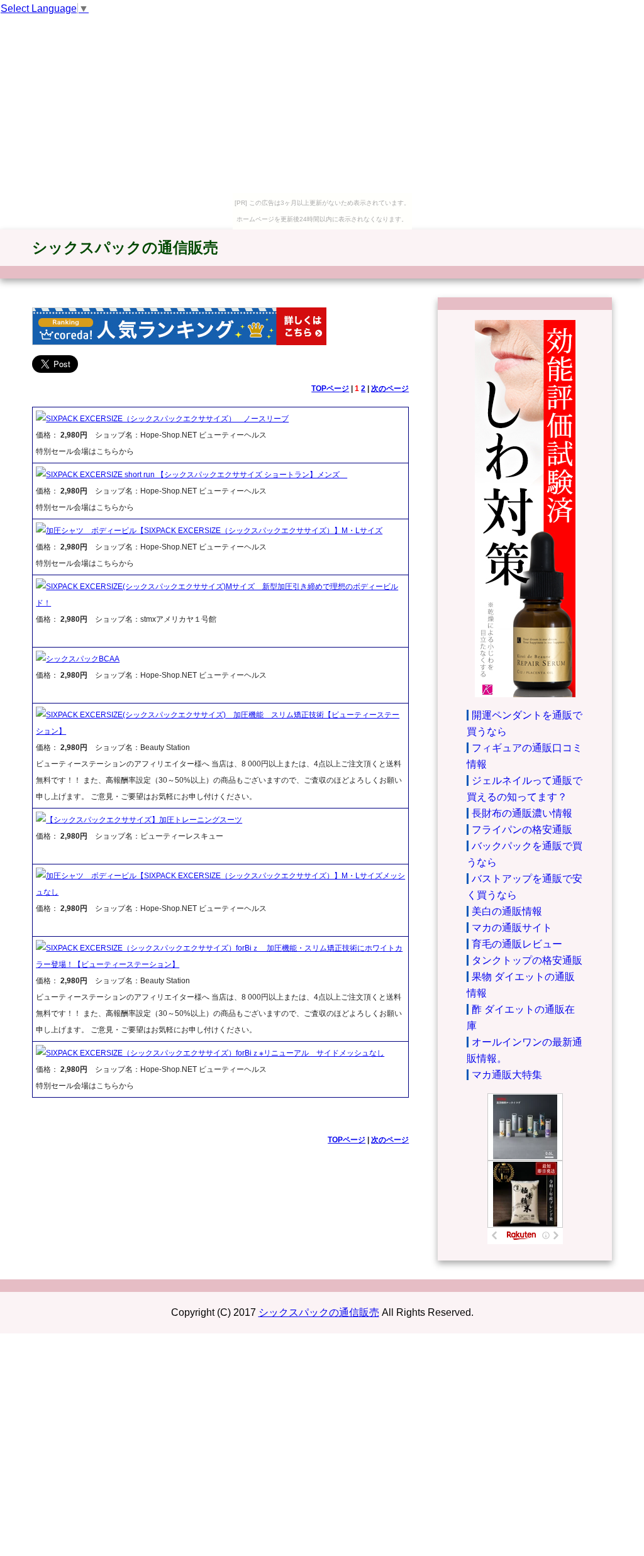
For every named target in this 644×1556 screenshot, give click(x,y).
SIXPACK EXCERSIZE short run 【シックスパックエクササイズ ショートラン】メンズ (196, 474)
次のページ (390, 388)
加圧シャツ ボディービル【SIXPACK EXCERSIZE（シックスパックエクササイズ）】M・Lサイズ (214, 530)
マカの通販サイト (512, 927)
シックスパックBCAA (82, 658)
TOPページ (330, 388)
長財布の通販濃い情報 (522, 813)
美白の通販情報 (507, 911)
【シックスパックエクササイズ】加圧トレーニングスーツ (144, 819)
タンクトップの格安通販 (527, 960)
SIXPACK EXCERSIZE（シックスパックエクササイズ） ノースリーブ (167, 418)
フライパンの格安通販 (522, 829)
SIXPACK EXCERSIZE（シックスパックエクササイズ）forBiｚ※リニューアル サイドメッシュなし (215, 1053)
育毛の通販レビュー (517, 944)
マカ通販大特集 (507, 1074)
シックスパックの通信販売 (125, 247)
